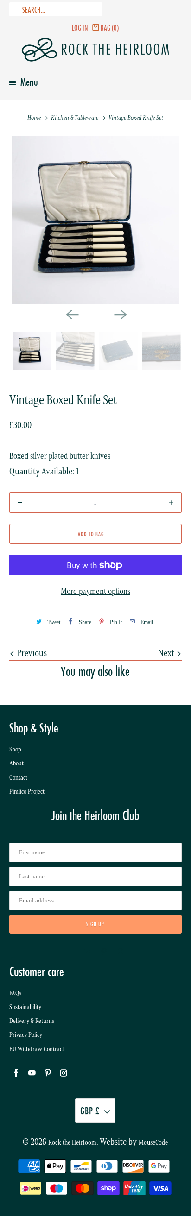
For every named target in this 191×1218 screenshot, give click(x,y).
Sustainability (25, 1007)
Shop (15, 749)
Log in (80, 27)
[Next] (119, 314)
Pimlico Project (27, 791)
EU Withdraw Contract (36, 1049)
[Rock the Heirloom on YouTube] (87, 952)
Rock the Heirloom (72, 1142)
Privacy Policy (25, 1035)
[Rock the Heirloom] (95, 50)
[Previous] (71, 314)
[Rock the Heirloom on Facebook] (70, 952)
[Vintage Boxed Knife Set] (95, 219)
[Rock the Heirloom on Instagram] (121, 952)
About (16, 763)
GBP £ (90, 1110)
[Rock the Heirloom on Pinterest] (104, 952)
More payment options (95, 591)
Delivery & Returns (31, 1021)
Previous (31, 652)
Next (167, 652)
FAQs (15, 993)
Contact (18, 778)
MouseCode (153, 1142)
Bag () (110, 27)
